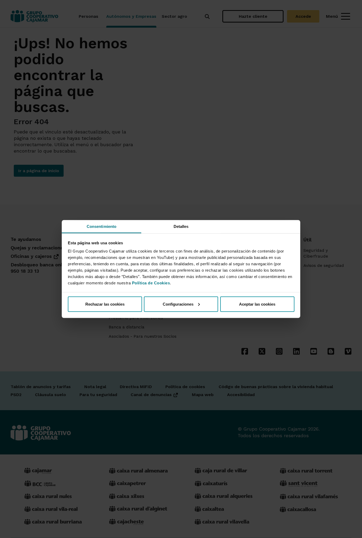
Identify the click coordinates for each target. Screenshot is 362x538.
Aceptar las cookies (257, 304)
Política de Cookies (151, 283)
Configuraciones (178, 304)
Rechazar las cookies (105, 304)
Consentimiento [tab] (101, 226)
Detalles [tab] (181, 226)
